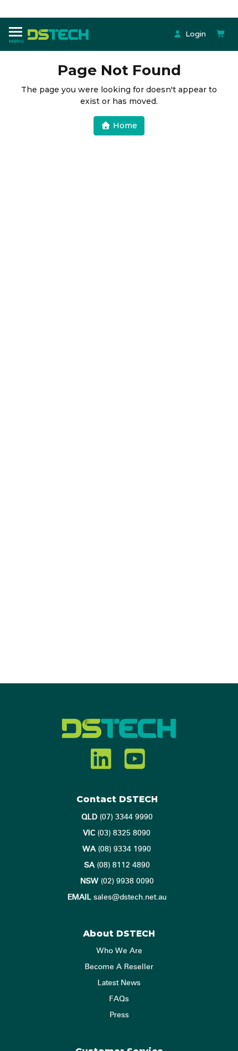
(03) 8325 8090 (117, 833)
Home (124, 125)
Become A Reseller (119, 967)
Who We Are (119, 951)
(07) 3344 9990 (117, 817)
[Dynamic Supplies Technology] (61, 33)
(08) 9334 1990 (116, 849)
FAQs (119, 999)
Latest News (119, 983)
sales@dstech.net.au (117, 897)
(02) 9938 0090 (117, 881)
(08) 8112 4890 (117, 865)
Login (194, 33)
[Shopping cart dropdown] (221, 34)
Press (119, 1015)
